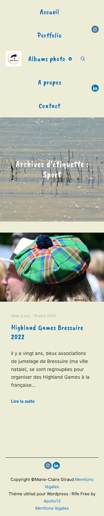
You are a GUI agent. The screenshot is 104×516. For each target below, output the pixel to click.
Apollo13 (52, 501)
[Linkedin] (95, 88)
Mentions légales (52, 508)
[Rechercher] (83, 58)
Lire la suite (23, 401)
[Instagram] (95, 29)
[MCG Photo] (13, 58)
